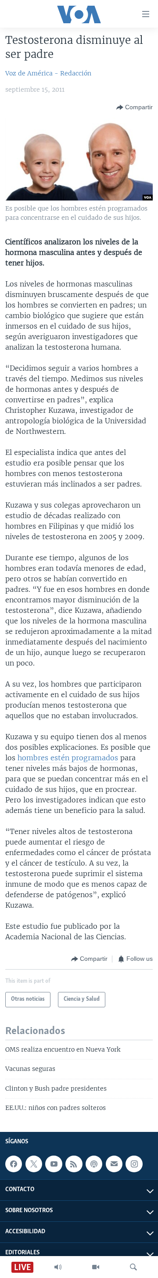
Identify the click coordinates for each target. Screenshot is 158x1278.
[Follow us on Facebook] (13, 1164)
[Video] (96, 1267)
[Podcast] (94, 1164)
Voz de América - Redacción (48, 73)
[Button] (134, 107)
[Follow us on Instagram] (134, 1164)
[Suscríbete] (114, 1164)
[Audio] (58, 1267)
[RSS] (73, 1164)
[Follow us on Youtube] (53, 1164)
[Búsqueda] (133, 1267)
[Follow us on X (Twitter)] (33, 1164)
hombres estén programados (66, 757)
